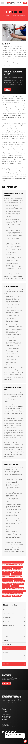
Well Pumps (5, 629)
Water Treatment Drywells (8, 656)
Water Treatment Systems (8, 613)
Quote (25, 3)
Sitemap (16, 740)
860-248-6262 (4, 711)
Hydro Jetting (6, 636)
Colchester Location (6, 714)
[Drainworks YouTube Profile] (6, 732)
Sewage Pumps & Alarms (8, 625)
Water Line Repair (7, 644)
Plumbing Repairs (7, 617)
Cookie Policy (12, 740)
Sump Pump (5, 640)
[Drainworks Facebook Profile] (9, 732)
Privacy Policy (8, 740)
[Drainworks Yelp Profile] (14, 732)
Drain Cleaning (6, 609)
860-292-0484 (19, 3)
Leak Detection (6, 648)
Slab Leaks (5, 652)
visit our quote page (6, 678)
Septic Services (6, 664)
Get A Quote (7, 90)
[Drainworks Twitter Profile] (12, 732)
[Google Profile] (3, 732)
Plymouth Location (6, 705)
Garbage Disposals (7, 632)
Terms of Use (3, 740)
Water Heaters (6, 621)
